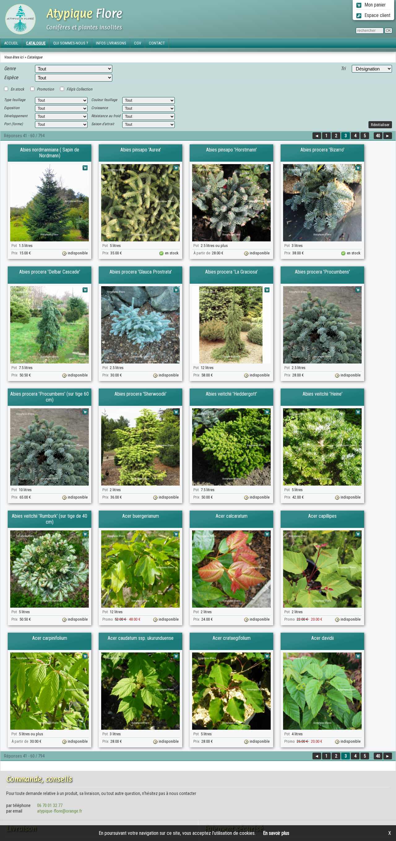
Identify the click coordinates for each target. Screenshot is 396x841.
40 (378, 135)
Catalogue (34, 57)
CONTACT (157, 43)
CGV (137, 43)
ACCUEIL (11, 43)
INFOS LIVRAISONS (111, 43)
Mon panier (374, 5)
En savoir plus (276, 833)
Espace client (376, 15)
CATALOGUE (35, 43)
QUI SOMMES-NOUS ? (70, 43)
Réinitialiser (380, 124)
